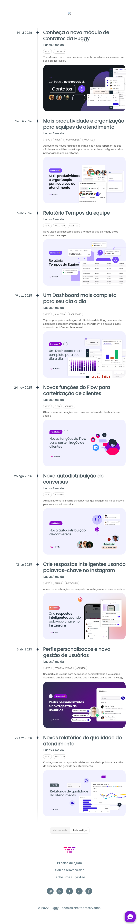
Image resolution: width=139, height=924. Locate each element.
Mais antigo (80, 830)
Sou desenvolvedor (69, 870)
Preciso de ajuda (69, 863)
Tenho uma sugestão (69, 877)
